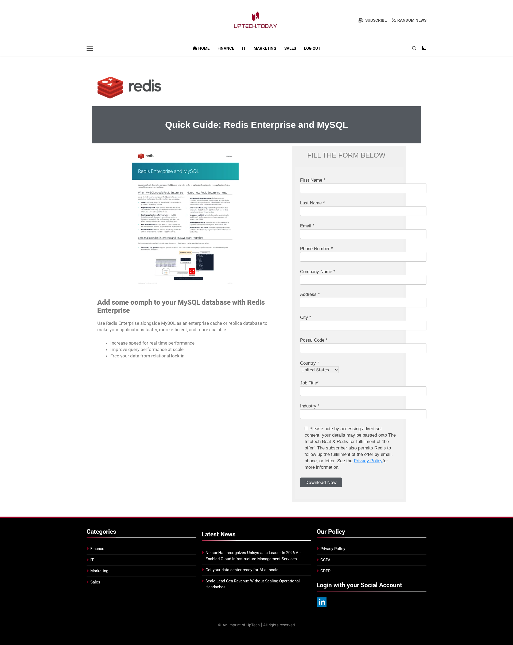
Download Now (321, 482)
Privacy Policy (368, 460)
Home (203, 48)
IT (244, 48)
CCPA (325, 560)
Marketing (265, 48)
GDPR (325, 570)
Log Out (312, 48)
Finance (225, 48)
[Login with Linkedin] (322, 602)
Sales (290, 48)
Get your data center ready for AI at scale (241, 569)
